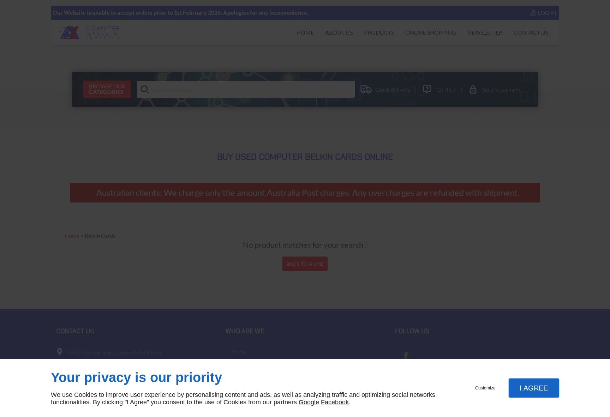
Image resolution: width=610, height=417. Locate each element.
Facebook (335, 402)
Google (309, 402)
